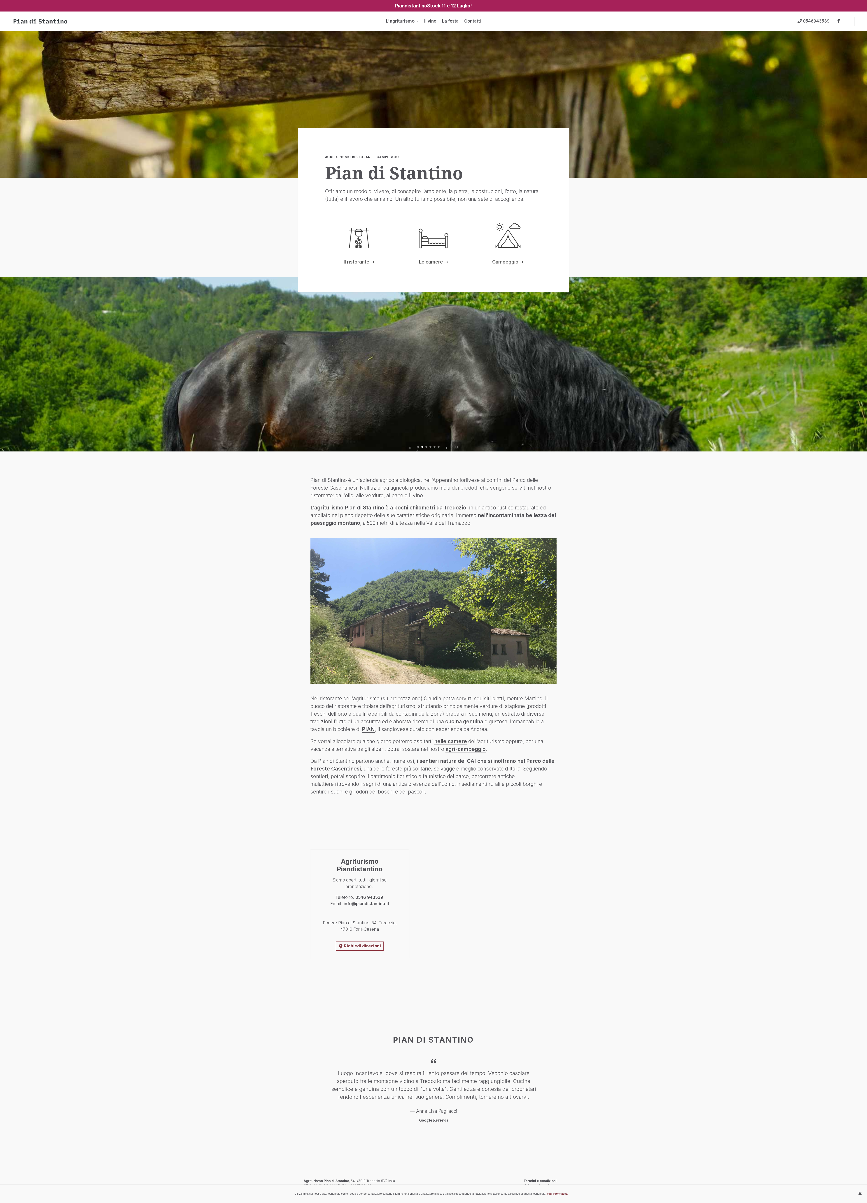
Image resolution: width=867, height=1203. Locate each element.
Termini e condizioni (540, 1181)
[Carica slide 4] (430, 447)
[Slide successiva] (446, 446)
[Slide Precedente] (410, 446)
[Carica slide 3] (426, 447)
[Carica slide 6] (439, 447)
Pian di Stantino (336, 1181)
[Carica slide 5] (435, 447)
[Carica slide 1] (418, 447)
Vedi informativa (557, 1193)
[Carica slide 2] (422, 447)
